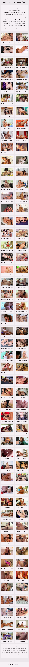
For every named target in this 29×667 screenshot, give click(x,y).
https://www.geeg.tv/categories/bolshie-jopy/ (15, 19)
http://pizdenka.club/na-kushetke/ (11, 23)
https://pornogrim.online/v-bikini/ (14, 14)
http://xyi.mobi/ (13, 9)
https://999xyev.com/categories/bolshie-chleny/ (14, 12)
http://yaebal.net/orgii (19, 29)
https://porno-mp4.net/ (20, 25)
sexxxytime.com (12, 664)
